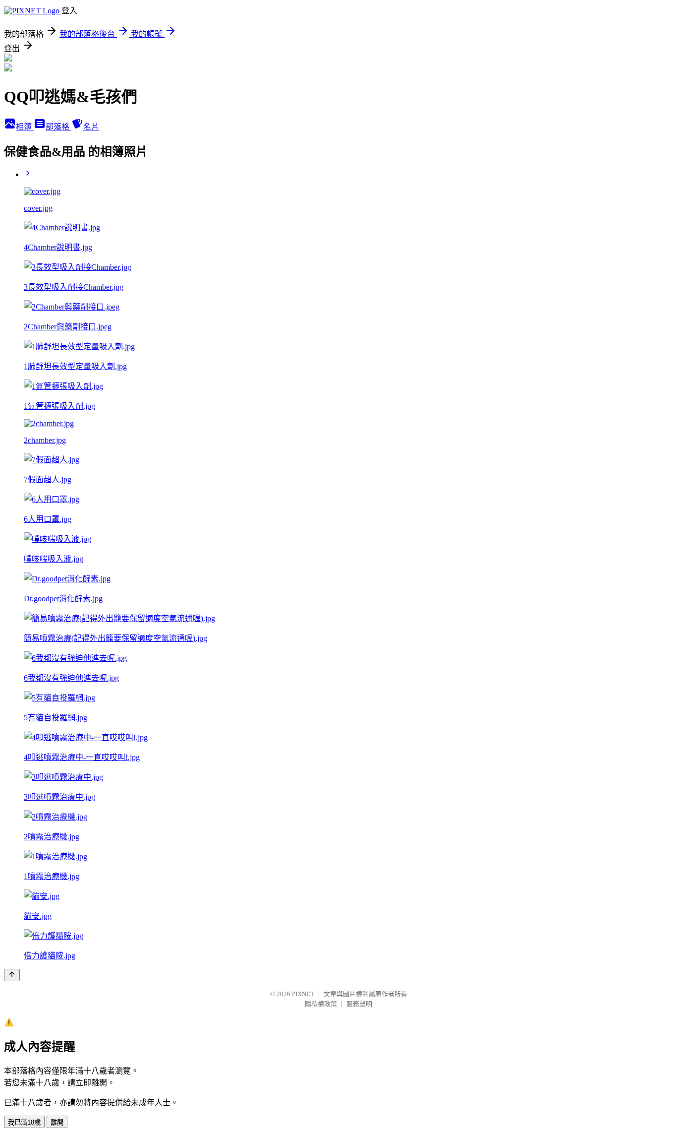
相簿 (25, 127)
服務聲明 (359, 1004)
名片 (91, 127)
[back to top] (12, 975)
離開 (57, 1122)
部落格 (58, 127)
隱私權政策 (321, 1004)
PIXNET (303, 994)
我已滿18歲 (24, 1122)
